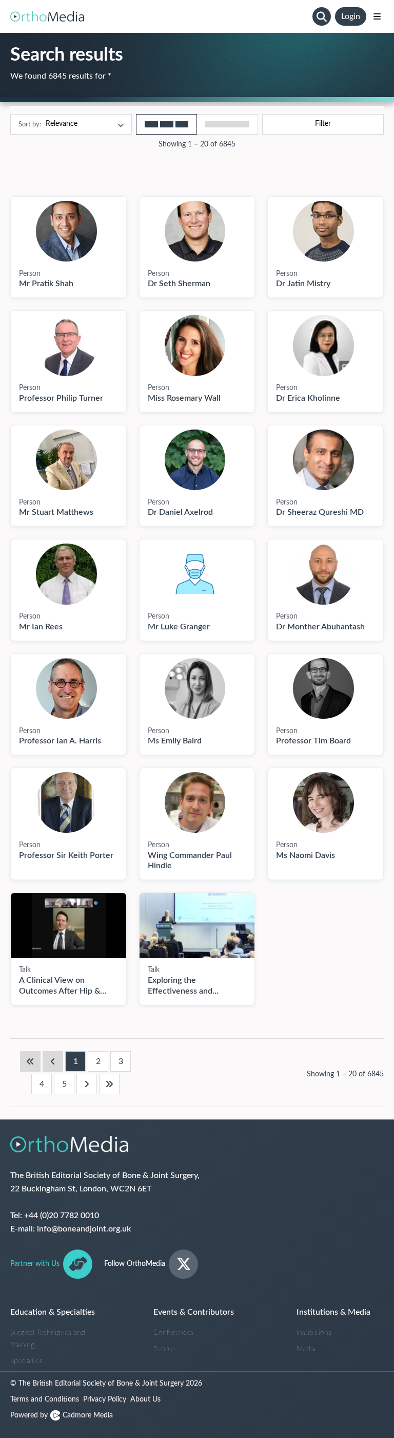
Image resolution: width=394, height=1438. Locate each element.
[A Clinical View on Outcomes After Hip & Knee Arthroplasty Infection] (68, 925)
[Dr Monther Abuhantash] (323, 574)
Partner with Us (35, 1263)
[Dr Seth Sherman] (195, 231)
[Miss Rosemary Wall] (195, 345)
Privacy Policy (104, 1399)
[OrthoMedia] (159, 16)
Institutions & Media (333, 1312)
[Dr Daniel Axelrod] (195, 459)
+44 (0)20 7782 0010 (61, 1215)
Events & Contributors (193, 1312)
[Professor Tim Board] (323, 688)
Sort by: (29, 124)
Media (306, 1349)
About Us (145, 1399)
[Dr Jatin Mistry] (323, 231)
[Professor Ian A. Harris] (66, 688)
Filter (323, 123)
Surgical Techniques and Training (47, 1338)
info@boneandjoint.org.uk (84, 1229)
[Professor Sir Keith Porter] (66, 802)
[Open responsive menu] (377, 16)
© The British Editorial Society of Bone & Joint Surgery (106, 1383)
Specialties (26, 1361)
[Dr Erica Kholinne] (323, 345)
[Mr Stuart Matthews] (66, 459)
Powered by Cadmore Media (61, 1415)
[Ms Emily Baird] (195, 688)
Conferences (173, 1332)
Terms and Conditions (44, 1399)
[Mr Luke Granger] (195, 574)
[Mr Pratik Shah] (66, 231)
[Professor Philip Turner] (66, 345)
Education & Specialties (52, 1312)
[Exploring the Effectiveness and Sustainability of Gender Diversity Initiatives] (197, 925)
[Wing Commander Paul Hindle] (195, 802)
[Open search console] (321, 16)
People (163, 1349)
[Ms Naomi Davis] (323, 802)
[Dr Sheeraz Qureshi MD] (323, 459)
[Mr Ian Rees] (66, 574)
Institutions (314, 1332)
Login (350, 16)
